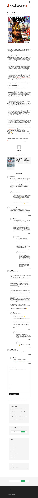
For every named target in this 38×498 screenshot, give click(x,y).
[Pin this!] (29, 141)
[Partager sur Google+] (30, 141)
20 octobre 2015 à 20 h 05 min (17, 219)
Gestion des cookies (11, 494)
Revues (15, 14)
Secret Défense (13, 455)
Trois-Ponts (13, 457)
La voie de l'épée (13, 451)
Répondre (29, 189)
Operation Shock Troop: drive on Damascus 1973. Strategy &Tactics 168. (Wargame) (19, 160)
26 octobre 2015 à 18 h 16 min (16, 313)
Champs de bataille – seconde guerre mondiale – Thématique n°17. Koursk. (27, 160)
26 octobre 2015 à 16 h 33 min (14, 271)
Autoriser (22, 431)
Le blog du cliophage (14, 453)
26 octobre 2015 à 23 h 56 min (14, 350)
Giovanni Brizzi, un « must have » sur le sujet (22, 77)
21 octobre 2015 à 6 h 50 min (22, 252)
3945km (12, 442)
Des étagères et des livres (15, 444)
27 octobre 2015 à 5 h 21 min (16, 358)
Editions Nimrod (13, 446)
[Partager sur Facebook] (26, 141)
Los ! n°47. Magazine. (9, 168)
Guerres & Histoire (10, 14)
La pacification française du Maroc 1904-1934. (18, 414)
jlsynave (19, 150)
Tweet (8, 140)
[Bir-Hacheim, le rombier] (17, 7)
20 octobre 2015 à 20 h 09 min (17, 192)
